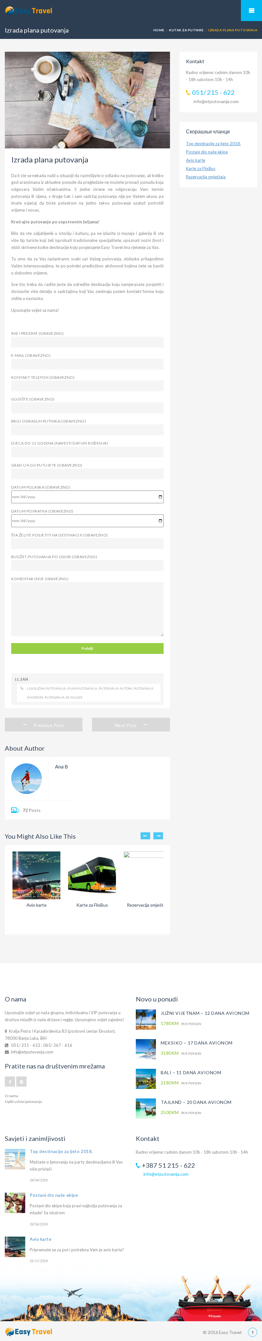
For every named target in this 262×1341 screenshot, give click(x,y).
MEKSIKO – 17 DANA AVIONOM (197, 1042)
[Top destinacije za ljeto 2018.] (15, 1159)
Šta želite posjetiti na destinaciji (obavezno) (59, 535)
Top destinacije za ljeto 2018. (213, 143)
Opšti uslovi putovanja (23, 1101)
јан (24, 679)
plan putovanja (82, 688)
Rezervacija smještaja (206, 176)
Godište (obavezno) (33, 399)
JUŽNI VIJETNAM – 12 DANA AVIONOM (205, 1013)
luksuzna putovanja (46, 688)
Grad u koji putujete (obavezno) (46, 465)
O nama (11, 1095)
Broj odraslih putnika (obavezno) (48, 421)
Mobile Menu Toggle (251, 10)
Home (159, 30)
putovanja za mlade (63, 697)
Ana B (61, 766)
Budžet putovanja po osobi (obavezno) (54, 556)
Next (158, 835)
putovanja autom (115, 688)
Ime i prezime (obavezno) (37, 333)
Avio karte (195, 160)
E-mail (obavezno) (30, 355)
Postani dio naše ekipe (207, 151)
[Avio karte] (15, 1247)
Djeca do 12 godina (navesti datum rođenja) (59, 443)
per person (181, 1023)
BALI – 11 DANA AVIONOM (191, 1072)
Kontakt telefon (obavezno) (42, 377)
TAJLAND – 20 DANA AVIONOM (196, 1102)
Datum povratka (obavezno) (42, 511)
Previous (145, 835)
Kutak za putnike (186, 30)
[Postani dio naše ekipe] (15, 1203)
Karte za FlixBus (200, 168)
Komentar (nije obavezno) (39, 578)
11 (16, 679)
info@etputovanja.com (216, 101)
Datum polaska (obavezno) (40, 487)
